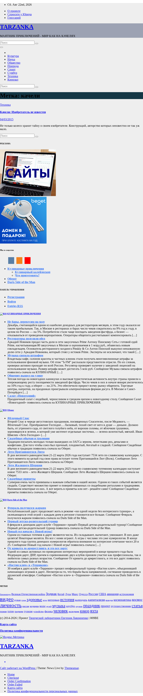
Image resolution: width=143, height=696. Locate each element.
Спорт (11, 69)
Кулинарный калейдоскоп (32, 272)
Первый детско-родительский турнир (32, 521)
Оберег (12, 278)
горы (23, 600)
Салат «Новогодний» (21, 395)
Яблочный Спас (18, 418)
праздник (91, 605)
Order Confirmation (19, 681)
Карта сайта (15, 687)
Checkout (13, 677)
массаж (25, 606)
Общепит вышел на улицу (25, 375)
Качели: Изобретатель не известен (23, 112)
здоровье (34, 599)
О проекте (13, 11)
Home (11, 674)
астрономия (126, 594)
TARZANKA (17, 26)
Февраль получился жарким (26, 507)
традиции (19, 611)
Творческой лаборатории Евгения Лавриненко (58, 618)
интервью (53, 599)
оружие (79, 606)
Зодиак (51, 594)
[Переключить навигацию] (1, 47)
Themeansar (71, 668)
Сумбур (12, 72)
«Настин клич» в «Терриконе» (27, 565)
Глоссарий (14, 17)
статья (137, 605)
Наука (11, 59)
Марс (75, 594)
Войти (11, 301)
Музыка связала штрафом (25, 355)
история (67, 599)
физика (49, 611)
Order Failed (14, 684)
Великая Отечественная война (28, 594)
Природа (13, 66)
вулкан (17, 600)
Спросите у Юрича (19, 14)
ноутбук (70, 606)
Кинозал (12, 79)
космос (137, 600)
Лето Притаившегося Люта (26, 451)
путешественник (121, 606)
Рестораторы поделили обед (26, 338)
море (42, 606)
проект (105, 606)
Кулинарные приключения (25, 268)
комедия (109, 600)
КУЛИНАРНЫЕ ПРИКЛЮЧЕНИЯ (24, 313)
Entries (15, 306)
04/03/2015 (6, 119)
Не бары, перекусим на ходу (26, 321)
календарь (81, 599)
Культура (13, 56)
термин (3, 611)
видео (7, 599)
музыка (58, 605)
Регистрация (16, 297)
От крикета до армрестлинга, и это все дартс (37, 548)
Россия (93, 594)
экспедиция (74, 611)
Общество (13, 62)
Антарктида (5, 594)
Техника (12, 76)
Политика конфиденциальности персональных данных (42, 691)
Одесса (83, 594)
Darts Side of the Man (21, 282)
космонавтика (122, 599)
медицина (34, 606)
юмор (84, 611)
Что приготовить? (27, 275)
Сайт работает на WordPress (18, 668)
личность (11, 605)
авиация (113, 594)
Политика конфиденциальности (21, 630)
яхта (94, 610)
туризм (28, 611)
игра (45, 600)
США (102, 594)
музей (49, 606)
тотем (10, 611)
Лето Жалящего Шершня (24, 465)
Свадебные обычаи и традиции (28, 438)
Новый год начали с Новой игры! (29, 531)
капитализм (96, 600)
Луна (68, 594)
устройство (38, 611)
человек (60, 610)
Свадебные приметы (21, 478)
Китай (61, 594)
